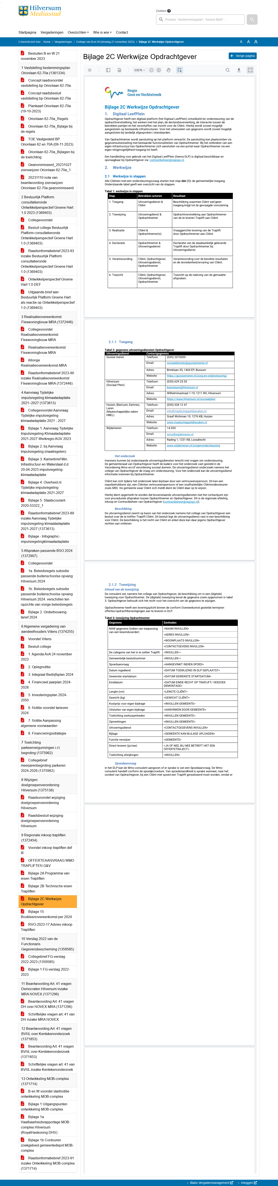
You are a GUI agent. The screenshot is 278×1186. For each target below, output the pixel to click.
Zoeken (161, 11)
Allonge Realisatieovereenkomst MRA (44, 362)
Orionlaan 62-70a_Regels (47, 119)
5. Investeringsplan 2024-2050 (44, 697)
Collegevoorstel (40, 220)
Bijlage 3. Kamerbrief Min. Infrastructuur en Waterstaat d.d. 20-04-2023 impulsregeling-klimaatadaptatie (45, 467)
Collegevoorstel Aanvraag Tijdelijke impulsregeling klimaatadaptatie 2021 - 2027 (44, 415)
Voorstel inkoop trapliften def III (46, 850)
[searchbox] (200, 19)
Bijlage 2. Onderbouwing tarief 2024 (43, 614)
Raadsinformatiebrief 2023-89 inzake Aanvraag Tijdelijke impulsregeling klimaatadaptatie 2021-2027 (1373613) (47, 521)
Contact (122, 32)
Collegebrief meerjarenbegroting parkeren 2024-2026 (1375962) (43, 765)
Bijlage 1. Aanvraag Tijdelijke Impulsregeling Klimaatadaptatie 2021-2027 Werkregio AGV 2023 (47, 434)
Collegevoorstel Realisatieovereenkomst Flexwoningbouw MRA (39, 335)
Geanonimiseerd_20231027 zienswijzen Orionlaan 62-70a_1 (46, 167)
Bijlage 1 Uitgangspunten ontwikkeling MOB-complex (44, 1106)
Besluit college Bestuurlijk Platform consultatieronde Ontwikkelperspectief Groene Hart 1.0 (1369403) (47, 235)
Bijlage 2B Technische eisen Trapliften (46, 888)
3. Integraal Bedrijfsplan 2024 (50, 674)
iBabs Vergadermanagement (209, 1182)
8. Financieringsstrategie (46, 733)
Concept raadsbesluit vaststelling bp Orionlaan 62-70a (46, 95)
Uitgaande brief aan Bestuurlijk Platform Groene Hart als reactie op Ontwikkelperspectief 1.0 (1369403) (47, 300)
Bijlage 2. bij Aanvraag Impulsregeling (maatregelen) (43, 449)
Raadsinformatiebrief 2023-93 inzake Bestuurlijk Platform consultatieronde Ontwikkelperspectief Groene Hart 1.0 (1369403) (47, 261)
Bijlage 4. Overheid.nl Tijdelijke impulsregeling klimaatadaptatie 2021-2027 (42, 488)
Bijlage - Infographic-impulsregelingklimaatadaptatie (45, 539)
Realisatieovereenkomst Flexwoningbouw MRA (43, 350)
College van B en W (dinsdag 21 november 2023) (105, 41)
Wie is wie (101, 32)
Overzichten (77, 32)
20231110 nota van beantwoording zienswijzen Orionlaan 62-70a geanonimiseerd (47, 183)
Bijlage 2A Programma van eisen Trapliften (45, 875)
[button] (252, 19)
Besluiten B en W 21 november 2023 (40, 56)
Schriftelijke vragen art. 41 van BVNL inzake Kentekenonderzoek (48, 1067)
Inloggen (247, 1182)
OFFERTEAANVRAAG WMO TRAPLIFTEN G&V (47, 863)
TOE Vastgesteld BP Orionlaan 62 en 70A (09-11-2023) (47, 141)
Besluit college (39, 646)
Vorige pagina (245, 55)
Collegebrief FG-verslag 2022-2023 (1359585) (43, 959)
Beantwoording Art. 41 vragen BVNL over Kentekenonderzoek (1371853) (47, 1052)
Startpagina (27, 32)
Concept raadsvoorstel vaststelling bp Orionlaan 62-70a (46, 83)
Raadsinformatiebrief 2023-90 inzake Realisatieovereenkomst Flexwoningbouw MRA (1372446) (47, 378)
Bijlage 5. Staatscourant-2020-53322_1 (43, 503)
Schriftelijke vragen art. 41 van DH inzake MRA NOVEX (48, 1016)
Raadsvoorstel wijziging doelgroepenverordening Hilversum (43, 803)
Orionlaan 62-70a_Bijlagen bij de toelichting (47, 154)
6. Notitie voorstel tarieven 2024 (44, 710)
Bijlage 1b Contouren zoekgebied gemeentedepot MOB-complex (47, 1145)
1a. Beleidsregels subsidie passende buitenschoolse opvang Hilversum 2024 (47, 576)
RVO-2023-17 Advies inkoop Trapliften (46, 927)
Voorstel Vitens (39, 639)
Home (46, 41)
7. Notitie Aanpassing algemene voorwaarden (41, 723)
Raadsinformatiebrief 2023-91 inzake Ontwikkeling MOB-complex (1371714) (48, 1163)
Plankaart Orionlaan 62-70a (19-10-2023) (46, 108)
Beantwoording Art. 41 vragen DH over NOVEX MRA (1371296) (47, 1004)
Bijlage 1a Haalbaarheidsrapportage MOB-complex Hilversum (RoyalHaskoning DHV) (45, 1124)
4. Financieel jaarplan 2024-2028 (46, 684)
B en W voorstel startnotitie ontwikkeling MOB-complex (45, 1093)
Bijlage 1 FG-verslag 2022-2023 (45, 972)
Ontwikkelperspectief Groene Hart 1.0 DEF (47, 281)
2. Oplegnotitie (39, 667)
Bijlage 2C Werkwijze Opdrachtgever (41, 901)
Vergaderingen (52, 32)
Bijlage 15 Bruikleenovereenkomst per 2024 (46, 914)
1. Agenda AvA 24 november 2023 (46, 656)
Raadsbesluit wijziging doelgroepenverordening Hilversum (42, 821)
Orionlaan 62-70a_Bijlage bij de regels (47, 129)
